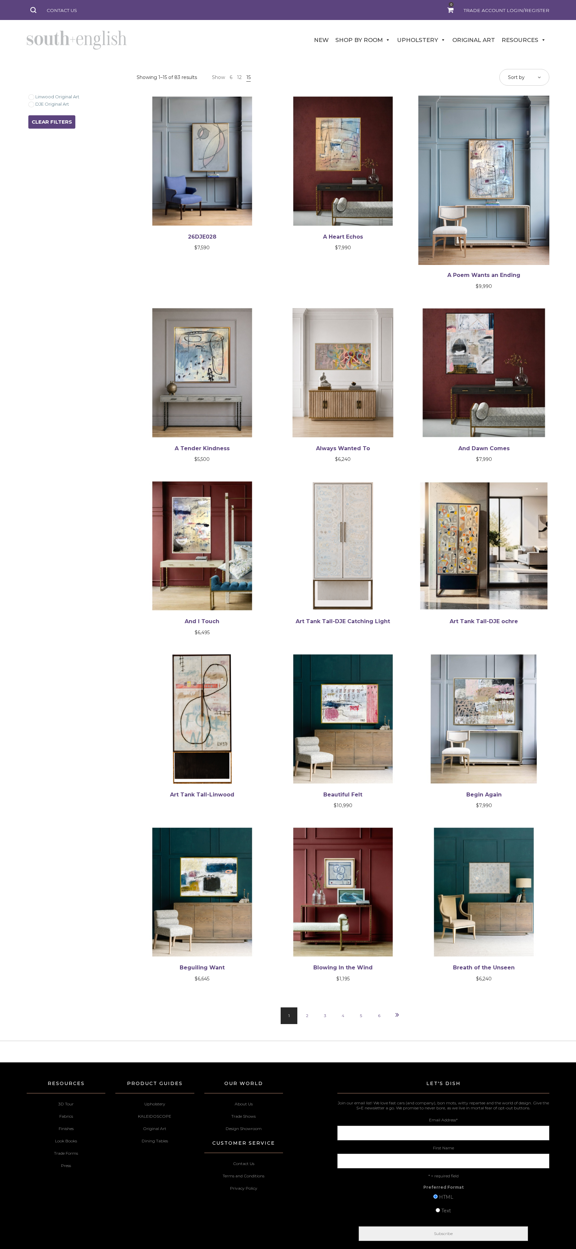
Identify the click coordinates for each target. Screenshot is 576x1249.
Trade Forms (66, 1153)
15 (248, 77)
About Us (244, 1103)
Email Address (443, 1119)
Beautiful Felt (342, 794)
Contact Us (243, 1163)
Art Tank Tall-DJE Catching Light (343, 621)
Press (66, 1165)
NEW (321, 40)
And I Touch (202, 621)
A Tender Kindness (202, 448)
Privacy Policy (243, 1188)
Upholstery (154, 1103)
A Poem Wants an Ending (483, 275)
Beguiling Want (202, 967)
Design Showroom (244, 1128)
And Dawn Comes (484, 448)
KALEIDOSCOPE (154, 1116)
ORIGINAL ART (473, 40)
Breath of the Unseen (484, 967)
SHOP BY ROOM (359, 40)
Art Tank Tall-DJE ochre (484, 621)
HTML (446, 1197)
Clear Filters (52, 122)
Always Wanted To (343, 448)
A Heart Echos (343, 237)
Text (446, 1211)
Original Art (154, 1128)
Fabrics (66, 1116)
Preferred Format (443, 1187)
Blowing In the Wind (343, 967)
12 (239, 77)
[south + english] (77, 40)
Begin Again (484, 794)
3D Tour (66, 1103)
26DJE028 (202, 237)
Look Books (66, 1140)
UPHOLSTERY (417, 40)
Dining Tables (155, 1140)
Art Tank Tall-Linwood (202, 794)
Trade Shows (243, 1116)
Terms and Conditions (243, 1175)
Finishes (66, 1128)
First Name (443, 1147)
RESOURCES (520, 40)
